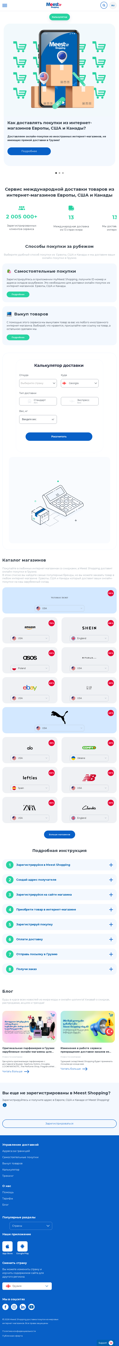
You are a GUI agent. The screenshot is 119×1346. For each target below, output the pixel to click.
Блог (5, 1204)
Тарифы (7, 1198)
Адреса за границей (16, 1151)
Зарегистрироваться (60, 1123)
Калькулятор (59, 17)
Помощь (8, 1192)
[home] (53, 5)
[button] (4, 5)
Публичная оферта (12, 1336)
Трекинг (8, 1175)
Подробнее (29, 151)
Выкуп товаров (12, 1163)
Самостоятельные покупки (20, 1157)
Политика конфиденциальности (19, 1331)
